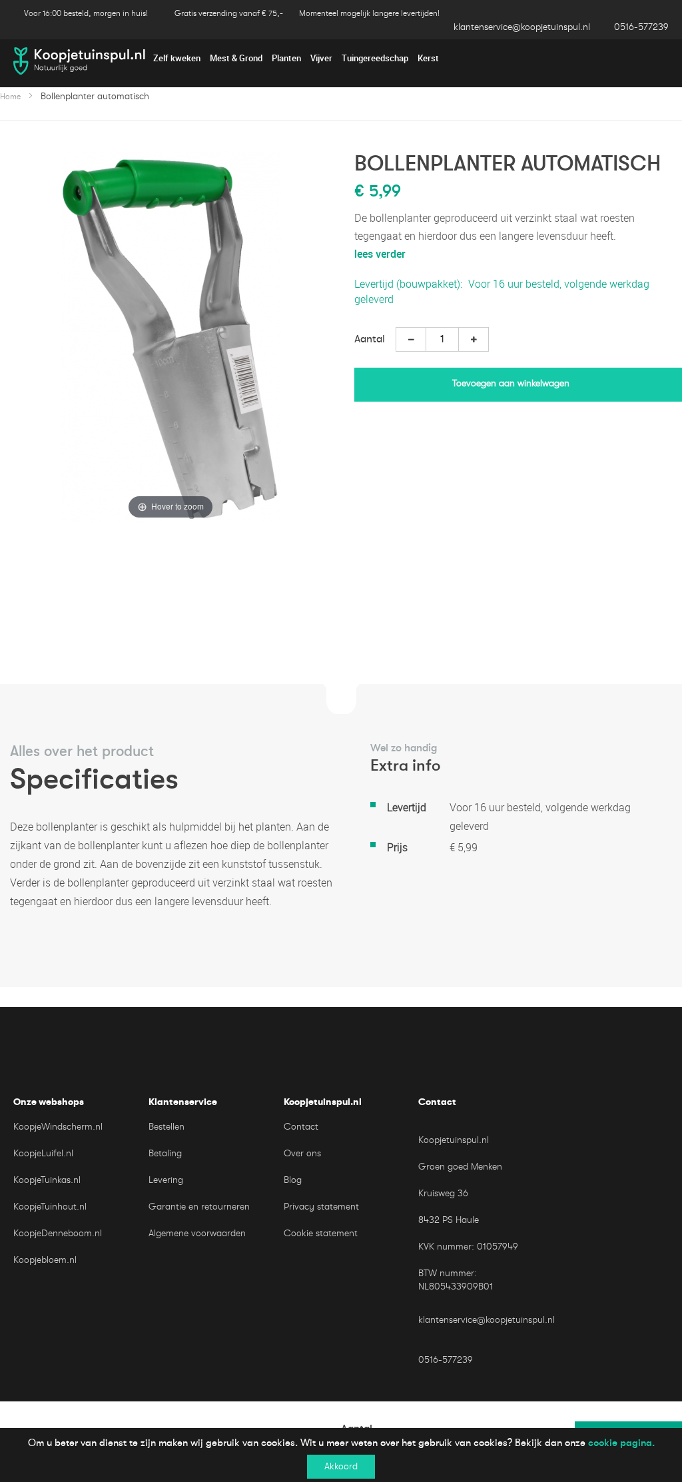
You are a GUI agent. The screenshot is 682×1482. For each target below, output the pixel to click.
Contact (301, 1126)
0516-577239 (641, 27)
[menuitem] (177, 58)
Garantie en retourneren (199, 1206)
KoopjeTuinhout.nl (50, 1206)
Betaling (165, 1153)
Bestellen (166, 1126)
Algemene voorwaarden (197, 1233)
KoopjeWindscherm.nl (58, 1126)
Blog (293, 1180)
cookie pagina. (621, 1443)
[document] (341, 1455)
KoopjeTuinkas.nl (47, 1180)
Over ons (302, 1153)
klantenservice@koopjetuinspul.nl (522, 27)
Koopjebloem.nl (45, 1260)
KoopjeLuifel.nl (43, 1153)
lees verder (380, 253)
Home (10, 96)
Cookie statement (321, 1233)
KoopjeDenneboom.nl (57, 1233)
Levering (166, 1180)
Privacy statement (321, 1206)
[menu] (341, 58)
